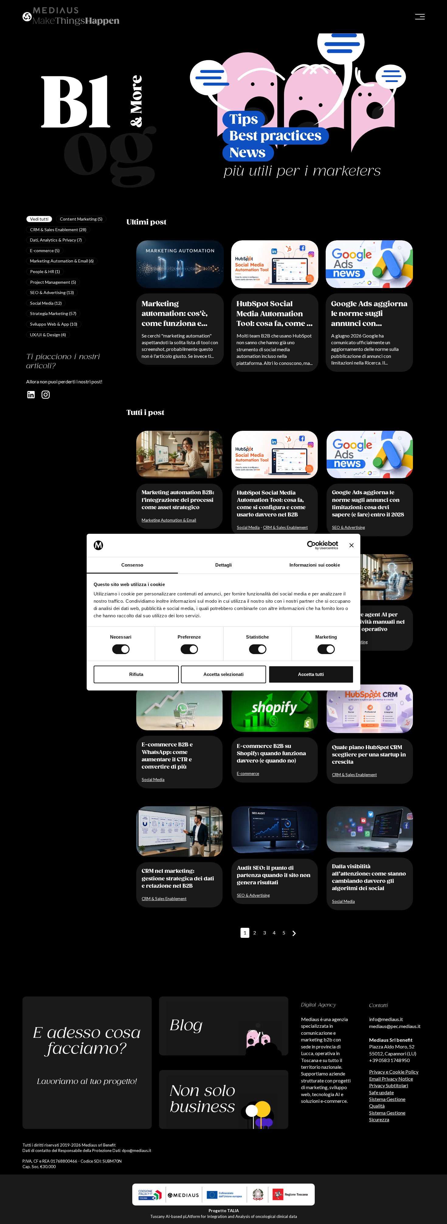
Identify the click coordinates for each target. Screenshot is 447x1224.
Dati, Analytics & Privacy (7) (56, 239)
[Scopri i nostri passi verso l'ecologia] (223, 1099)
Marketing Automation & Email (169, 520)
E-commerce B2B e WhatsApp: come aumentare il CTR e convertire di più (167, 756)
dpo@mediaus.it (136, 1150)
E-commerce (248, 773)
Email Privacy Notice (391, 1079)
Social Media (248, 527)
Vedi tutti (39, 218)
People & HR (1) (45, 271)
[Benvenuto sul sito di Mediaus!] (121, 16)
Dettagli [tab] (223, 564)
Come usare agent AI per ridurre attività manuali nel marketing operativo (368, 622)
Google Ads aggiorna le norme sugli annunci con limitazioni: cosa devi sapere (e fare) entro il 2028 (369, 314)
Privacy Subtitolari (388, 1085)
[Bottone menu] (420, 16)
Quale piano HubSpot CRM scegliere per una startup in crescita (369, 755)
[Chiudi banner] (351, 545)
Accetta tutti (311, 674)
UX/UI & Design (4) (48, 334)
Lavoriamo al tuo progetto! (87, 1081)
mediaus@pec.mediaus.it (395, 1026)
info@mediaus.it (386, 1019)
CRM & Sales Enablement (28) (58, 229)
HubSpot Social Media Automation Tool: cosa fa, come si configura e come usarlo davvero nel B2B (275, 314)
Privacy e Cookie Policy (393, 1072)
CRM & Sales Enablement (285, 527)
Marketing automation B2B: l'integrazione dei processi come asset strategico (178, 500)
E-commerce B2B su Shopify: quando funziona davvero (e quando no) (271, 753)
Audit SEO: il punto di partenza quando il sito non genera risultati (273, 875)
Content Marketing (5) (81, 218)
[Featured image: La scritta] (369, 264)
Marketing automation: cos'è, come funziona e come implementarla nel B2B (179, 314)
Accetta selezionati (223, 674)
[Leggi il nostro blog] (223, 1025)
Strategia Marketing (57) (53, 313)
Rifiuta (136, 674)
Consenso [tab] (132, 564)
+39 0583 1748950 (389, 1060)
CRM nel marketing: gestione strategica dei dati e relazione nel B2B (178, 878)
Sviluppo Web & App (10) (53, 324)
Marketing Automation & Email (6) (62, 260)
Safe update (381, 1092)
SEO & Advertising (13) (52, 292)
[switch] (189, 649)
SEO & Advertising (348, 527)
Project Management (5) (53, 282)
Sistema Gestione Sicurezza (387, 1116)
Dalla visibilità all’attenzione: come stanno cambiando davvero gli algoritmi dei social (369, 878)
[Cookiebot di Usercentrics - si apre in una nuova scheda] (311, 545)
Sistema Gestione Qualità (387, 1102)
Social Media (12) (46, 303)
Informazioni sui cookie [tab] (314, 564)
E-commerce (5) (45, 250)
